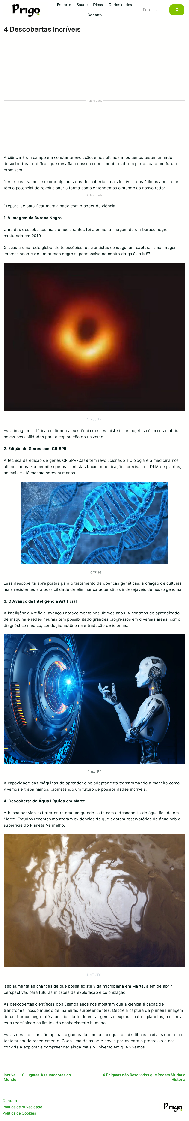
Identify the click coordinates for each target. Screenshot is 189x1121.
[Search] (176, 9)
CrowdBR (94, 772)
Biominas (94, 572)
